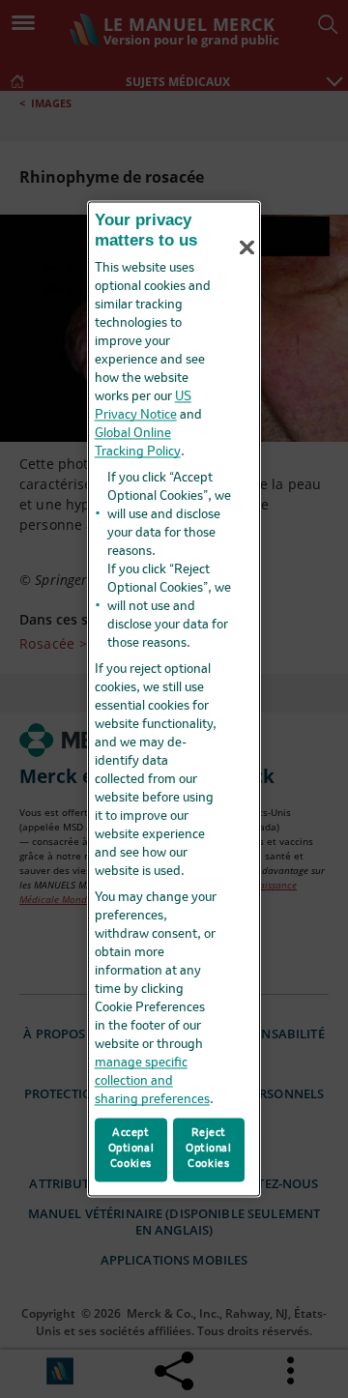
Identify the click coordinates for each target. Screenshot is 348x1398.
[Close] (247, 247)
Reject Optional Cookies (209, 1149)
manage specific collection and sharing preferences (152, 1081)
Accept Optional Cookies (131, 1149)
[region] (174, 698)
